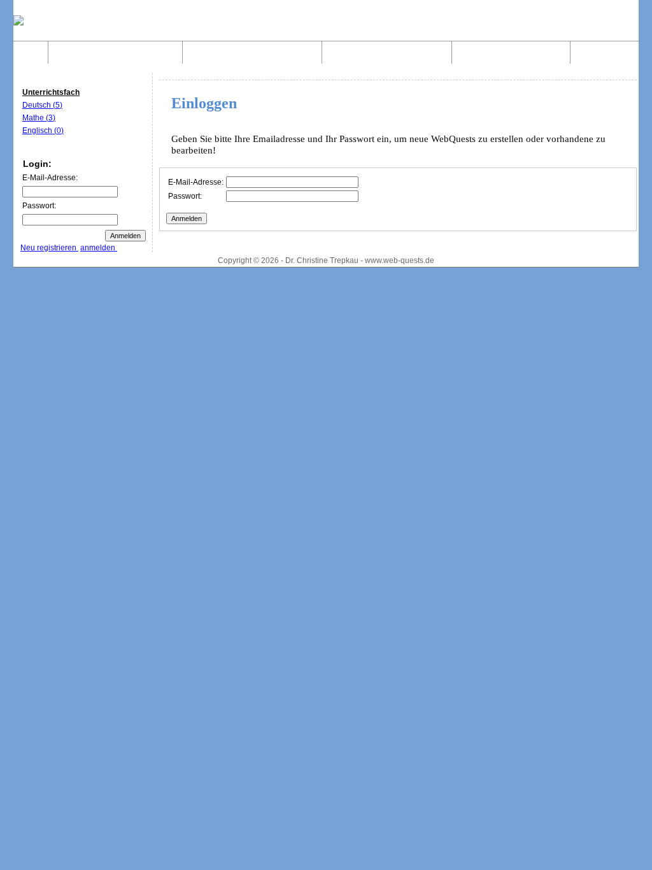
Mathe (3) (38, 117)
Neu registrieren (49, 247)
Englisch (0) (43, 130)
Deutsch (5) (42, 105)
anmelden (98, 247)
